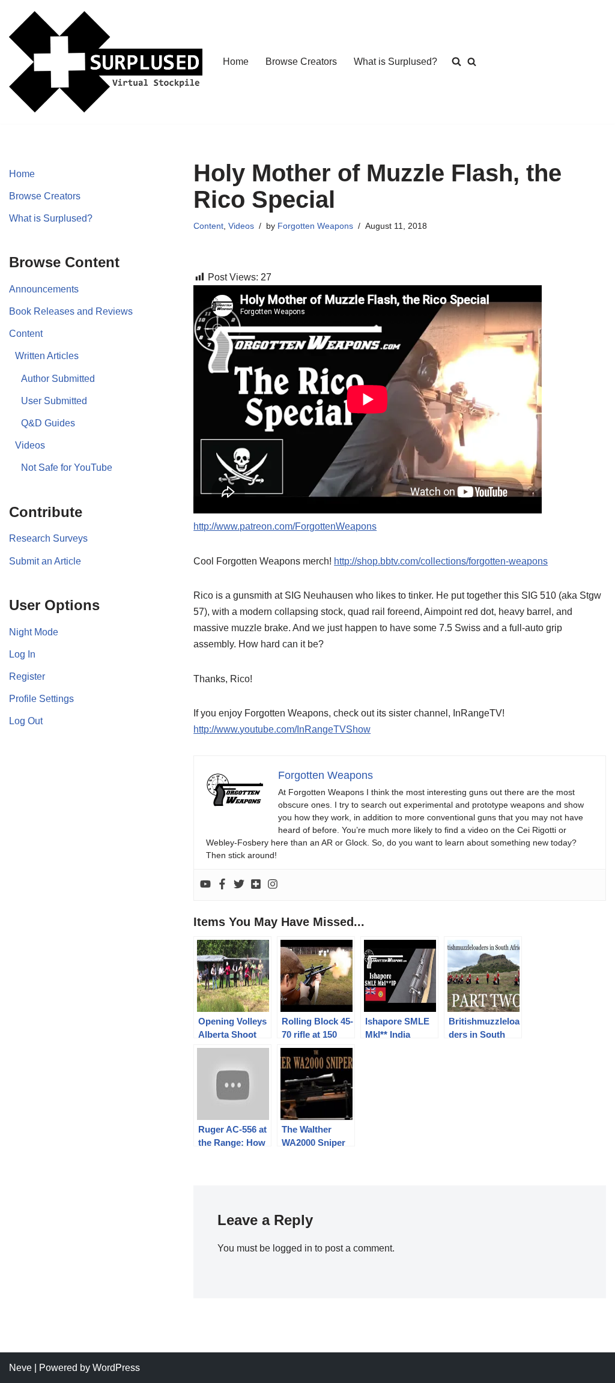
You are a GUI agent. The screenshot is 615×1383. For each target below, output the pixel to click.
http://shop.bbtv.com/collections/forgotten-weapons (441, 561)
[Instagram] (272, 885)
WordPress (116, 1368)
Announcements (44, 289)
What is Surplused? (395, 61)
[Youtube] (205, 885)
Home (236, 61)
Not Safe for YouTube (66, 467)
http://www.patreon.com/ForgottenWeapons (285, 526)
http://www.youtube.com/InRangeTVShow (282, 729)
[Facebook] (222, 885)
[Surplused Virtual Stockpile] (105, 62)
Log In (22, 654)
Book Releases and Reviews (71, 311)
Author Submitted (58, 379)
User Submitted (54, 401)
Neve (20, 1368)
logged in (292, 1248)
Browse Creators (301, 61)
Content (26, 333)
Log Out (26, 721)
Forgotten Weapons (315, 226)
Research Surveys (48, 538)
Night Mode (33, 632)
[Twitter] (239, 885)
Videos (30, 445)
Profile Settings (41, 699)
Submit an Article (45, 561)
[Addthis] (255, 885)
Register (27, 676)
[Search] (471, 61)
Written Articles (47, 356)
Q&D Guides (48, 423)
